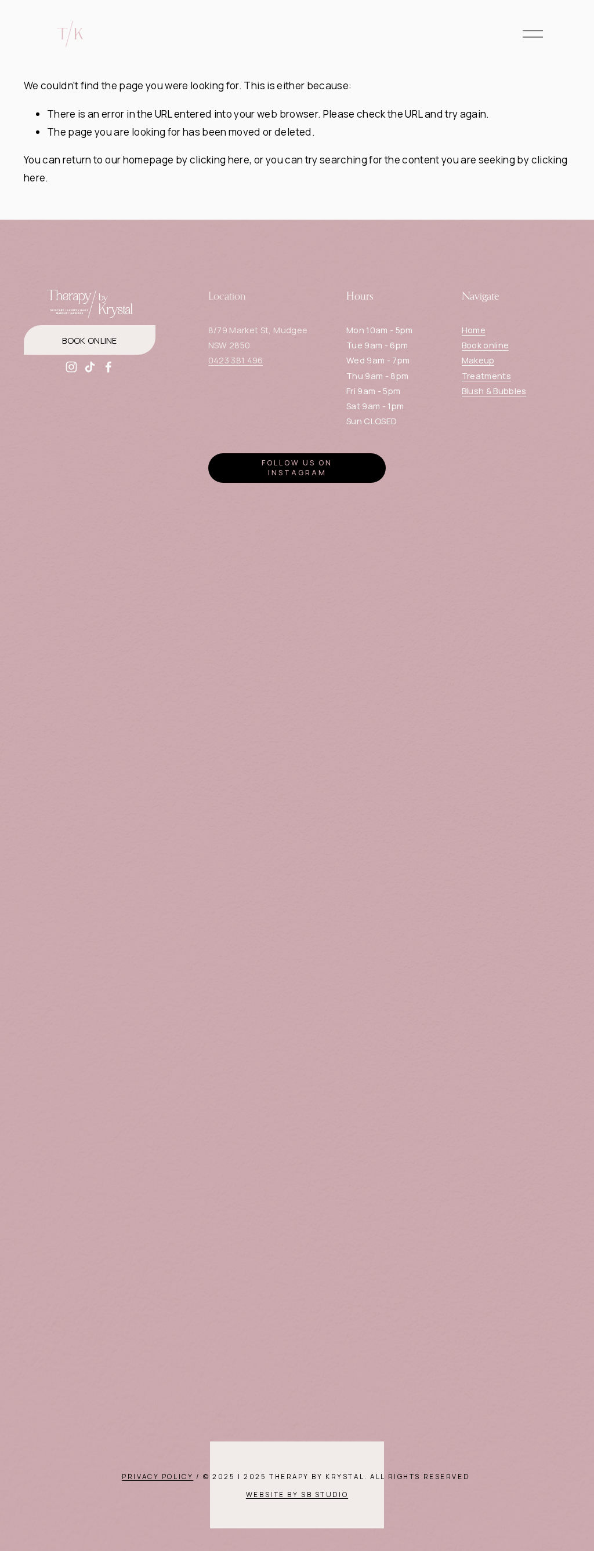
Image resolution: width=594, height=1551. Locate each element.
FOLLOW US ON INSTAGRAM (297, 468)
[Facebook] (108, 367)
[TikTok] (90, 367)
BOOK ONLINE (89, 340)
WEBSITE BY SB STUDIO (297, 1495)
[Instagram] (71, 367)
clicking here (219, 159)
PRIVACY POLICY (157, 1477)
